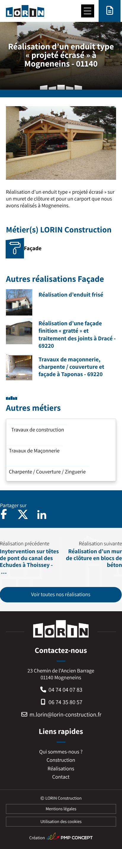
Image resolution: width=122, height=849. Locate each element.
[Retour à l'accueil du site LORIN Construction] (25, 11)
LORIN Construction (63, 798)
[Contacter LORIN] (110, 11)
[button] (23, 514)
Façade (32, 248)
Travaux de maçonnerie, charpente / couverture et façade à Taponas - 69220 (71, 366)
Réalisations (61, 768)
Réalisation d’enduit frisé (70, 294)
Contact (60, 777)
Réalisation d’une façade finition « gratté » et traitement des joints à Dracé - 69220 (77, 334)
